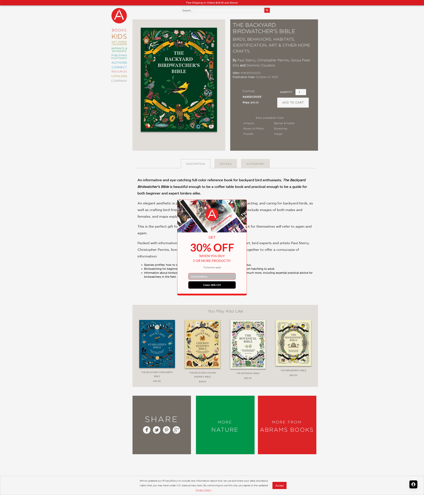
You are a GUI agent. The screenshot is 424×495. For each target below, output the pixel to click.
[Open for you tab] (413, 484)
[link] (212, 214)
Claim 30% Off (212, 284)
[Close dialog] (242, 204)
